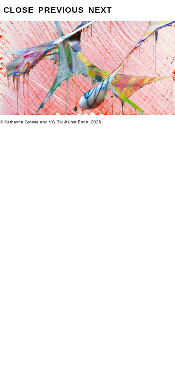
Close (18, 10)
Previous (61, 10)
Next (100, 10)
